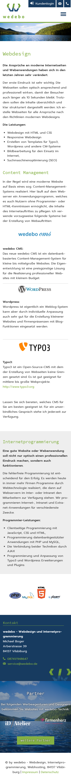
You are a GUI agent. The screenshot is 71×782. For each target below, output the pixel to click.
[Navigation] (64, 14)
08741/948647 (17, 659)
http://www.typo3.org (18, 386)
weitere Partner (36, 740)
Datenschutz (50, 772)
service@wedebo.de (22, 663)
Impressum (30, 772)
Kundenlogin (45, 3)
